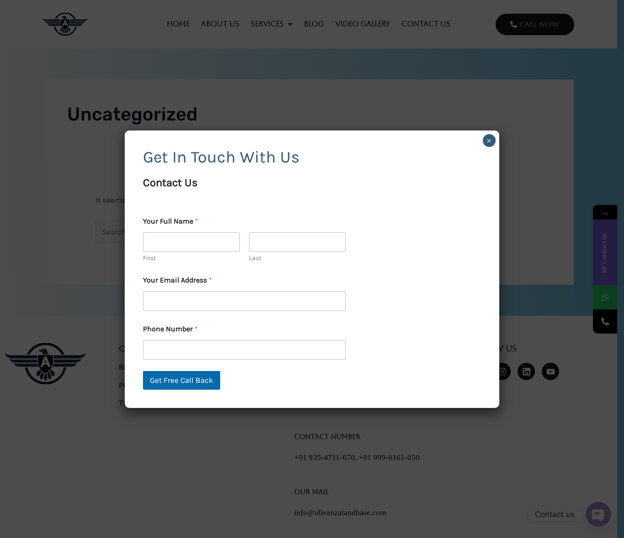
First (149, 258)
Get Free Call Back (181, 380)
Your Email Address (177, 280)
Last (255, 258)
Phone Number (170, 328)
